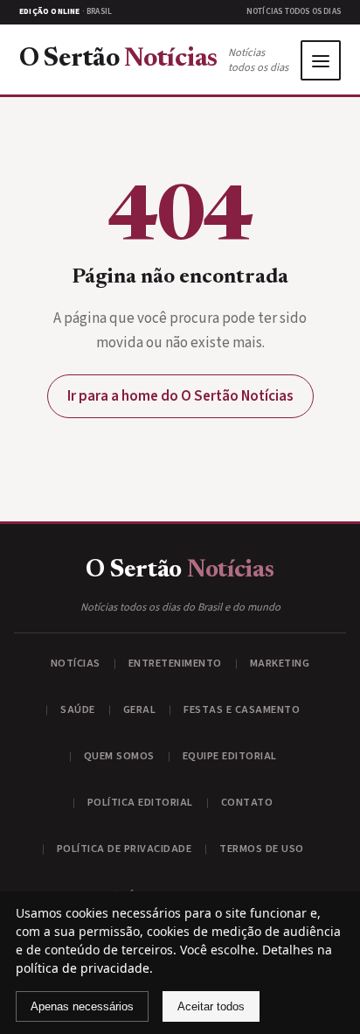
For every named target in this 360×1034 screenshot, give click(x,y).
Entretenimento (175, 663)
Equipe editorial (230, 756)
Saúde (77, 709)
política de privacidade (82, 968)
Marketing (280, 663)
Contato (247, 802)
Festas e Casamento (241, 709)
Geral (139, 709)
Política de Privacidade (124, 848)
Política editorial (140, 802)
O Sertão (118, 60)
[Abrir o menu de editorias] (321, 60)
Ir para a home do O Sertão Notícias (180, 396)
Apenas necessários (82, 1006)
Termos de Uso (261, 848)
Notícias (75, 663)
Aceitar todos (211, 1006)
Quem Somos (119, 756)
